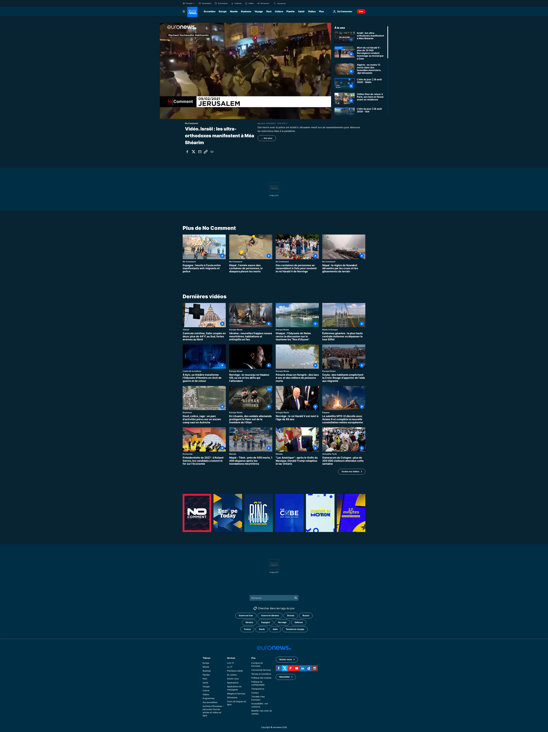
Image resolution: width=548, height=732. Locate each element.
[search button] (275, 3)
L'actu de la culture (192, 371)
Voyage (259, 11)
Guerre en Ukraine (270, 615)
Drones (290, 615)
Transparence (257, 689)
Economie (188, 454)
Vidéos (312, 11)
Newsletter (284, 677)
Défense (299, 622)
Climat (186, 329)
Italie (275, 629)
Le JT (229, 667)
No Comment (189, 261)
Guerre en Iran (246, 615)
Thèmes (206, 658)
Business (246, 11)
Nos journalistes (210, 702)
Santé (301, 11)
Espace (326, 412)
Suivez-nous (233, 678)
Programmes (208, 698)
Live (361, 11)
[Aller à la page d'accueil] (192, 12)
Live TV (230, 663)
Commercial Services (261, 670)
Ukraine (249, 622)
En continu (209, 11)
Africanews (232, 697)
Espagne (265, 622)
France (247, 629)
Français (189, 3)
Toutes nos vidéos (350, 471)
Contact (255, 692)
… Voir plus (266, 138)
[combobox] (289, 3)
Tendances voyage (295, 629)
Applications (232, 682)
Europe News (235, 329)
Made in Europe (330, 329)
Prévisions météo (235, 671)
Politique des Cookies (261, 678)
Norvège (282, 622)
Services (231, 658)
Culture (279, 11)
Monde (234, 11)
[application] (245, 71)
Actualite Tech (329, 454)
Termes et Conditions (261, 674)
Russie (306, 615)
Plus (253, 658)
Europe (223, 11)
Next (268, 11)
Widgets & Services (236, 693)
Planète (290, 11)
